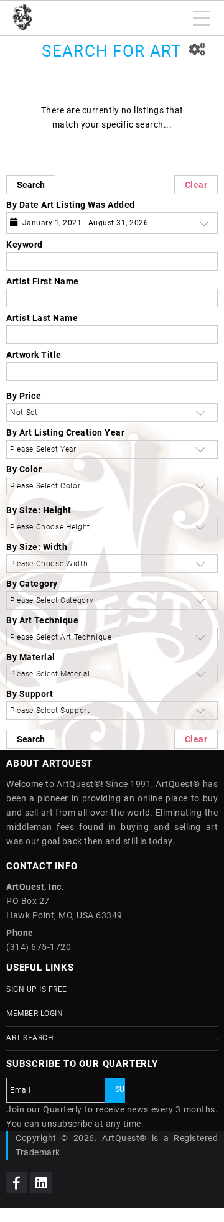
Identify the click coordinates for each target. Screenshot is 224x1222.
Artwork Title (34, 355)
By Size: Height (39, 510)
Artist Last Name (42, 318)
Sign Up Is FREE (36, 989)
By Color (24, 469)
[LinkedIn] (41, 1182)
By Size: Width (36, 547)
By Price (23, 396)
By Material (30, 657)
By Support (29, 694)
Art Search (30, 1037)
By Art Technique (42, 620)
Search (31, 185)
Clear (196, 185)
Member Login (34, 1013)
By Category (32, 584)
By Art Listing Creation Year (65, 432)
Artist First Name (42, 281)
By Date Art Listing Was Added (70, 205)
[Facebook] (16, 1182)
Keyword (24, 245)
